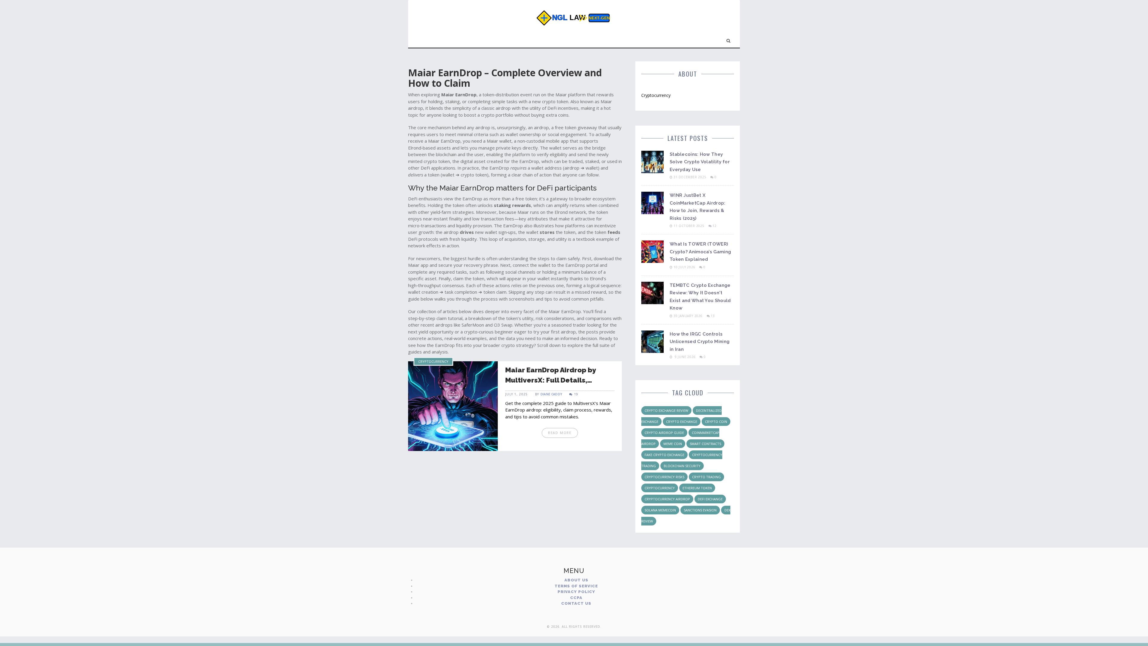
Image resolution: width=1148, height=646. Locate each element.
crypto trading (706, 477)
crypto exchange (681, 421)
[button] (728, 39)
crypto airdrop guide (664, 432)
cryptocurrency (660, 488)
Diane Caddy (551, 394)
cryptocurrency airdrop (667, 499)
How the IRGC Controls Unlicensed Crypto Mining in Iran (699, 341)
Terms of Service (576, 586)
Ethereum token (697, 488)
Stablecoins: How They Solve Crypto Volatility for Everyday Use (700, 162)
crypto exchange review (666, 410)
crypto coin (716, 421)
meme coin (672, 443)
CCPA (576, 597)
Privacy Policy (576, 591)
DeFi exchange (710, 499)
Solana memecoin (660, 510)
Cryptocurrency (433, 361)
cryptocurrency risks (664, 477)
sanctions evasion (700, 510)
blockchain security (682, 466)
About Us (576, 580)
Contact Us (576, 603)
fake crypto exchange (664, 454)
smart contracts (705, 443)
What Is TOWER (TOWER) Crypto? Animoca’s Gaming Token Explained (700, 251)
